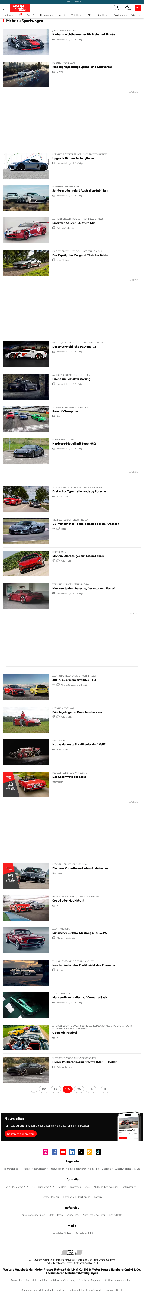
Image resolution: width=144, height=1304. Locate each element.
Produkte (78, 1)
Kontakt (62, 1186)
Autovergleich (57, 1168)
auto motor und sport (33, 1214)
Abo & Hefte (115, 1214)
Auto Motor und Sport (37, 1280)
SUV (90, 15)
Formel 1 (30, 15)
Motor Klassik (56, 1214)
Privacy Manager (50, 1196)
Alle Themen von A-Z (43, 1186)
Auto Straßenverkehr (94, 1214)
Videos (8, 15)
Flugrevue (95, 1280)
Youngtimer (73, 1214)
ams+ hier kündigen (100, 1168)
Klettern (109, 1280)
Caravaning (69, 1280)
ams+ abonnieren (77, 1168)
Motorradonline (47, 1290)
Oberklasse (103, 15)
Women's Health (114, 1290)
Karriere (98, 1196)
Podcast (26, 1168)
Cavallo (83, 1280)
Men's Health (28, 1290)
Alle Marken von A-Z (17, 1186)
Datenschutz (129, 1186)
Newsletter (40, 1168)
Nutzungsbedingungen (106, 1186)
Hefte (68, 1)
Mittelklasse (76, 15)
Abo (138, 7)
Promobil (77, 1290)
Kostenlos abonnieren (20, 1133)
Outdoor (63, 1290)
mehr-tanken (124, 1280)
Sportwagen (119, 15)
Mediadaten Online (61, 1233)
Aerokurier (16, 1280)
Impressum (75, 1186)
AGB (87, 1186)
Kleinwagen (45, 15)
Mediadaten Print (84, 1233)
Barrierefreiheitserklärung (76, 1196)
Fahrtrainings (11, 1168)
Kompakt (61, 15)
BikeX (56, 1280)
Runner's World (94, 1290)
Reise (133, 15)
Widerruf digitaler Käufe (127, 1168)
